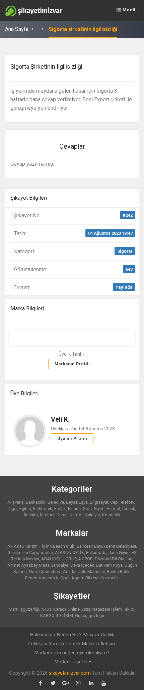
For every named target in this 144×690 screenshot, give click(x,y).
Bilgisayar (99, 502)
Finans (74, 508)
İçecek (128, 508)
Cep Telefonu (123, 502)
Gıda (87, 508)
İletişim (109, 644)
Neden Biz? (69, 635)
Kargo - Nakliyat (85, 514)
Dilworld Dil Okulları (113, 558)
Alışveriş (15, 502)
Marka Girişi (67, 662)
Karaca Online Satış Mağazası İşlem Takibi (93, 609)
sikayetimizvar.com (70, 673)
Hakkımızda (42, 635)
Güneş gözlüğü (89, 615)
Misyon (91, 635)
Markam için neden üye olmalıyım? (72, 653)
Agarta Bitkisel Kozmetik (95, 577)
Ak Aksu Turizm (22, 546)
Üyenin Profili (72, 438)
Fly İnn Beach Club (57, 546)
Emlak (60, 508)
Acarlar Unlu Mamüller (84, 571)
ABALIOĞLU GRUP (58, 558)
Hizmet (113, 508)
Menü (128, 9)
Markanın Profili (72, 364)
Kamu (62, 514)
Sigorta (125, 251)
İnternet (47, 514)
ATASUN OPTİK (69, 552)
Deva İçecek (82, 565)
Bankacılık (36, 502)
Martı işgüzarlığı (24, 609)
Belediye (56, 502)
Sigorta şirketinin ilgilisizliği (83, 29)
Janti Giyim (119, 552)
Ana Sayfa (16, 29)
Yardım (56, 644)
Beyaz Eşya (77, 502)
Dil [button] (85, 662)
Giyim (99, 508)
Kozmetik (111, 514)
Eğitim (25, 508)
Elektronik (42, 508)
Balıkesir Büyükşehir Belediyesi (106, 546)
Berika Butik (118, 571)
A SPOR (85, 558)
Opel (64, 577)
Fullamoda (96, 552)
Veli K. (60, 419)
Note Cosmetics (45, 571)
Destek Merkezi (82, 644)
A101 (46, 609)
